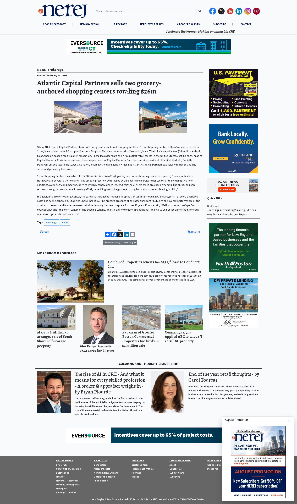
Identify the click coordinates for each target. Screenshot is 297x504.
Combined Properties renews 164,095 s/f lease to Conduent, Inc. (154, 264)
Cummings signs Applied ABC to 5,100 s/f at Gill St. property (183, 336)
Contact (201, 499)
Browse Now (227, 189)
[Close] (289, 420)
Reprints (136, 473)
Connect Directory (217, 465)
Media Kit (212, 469)
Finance (60, 477)
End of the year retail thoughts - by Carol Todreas (223, 377)
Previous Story (113, 242)
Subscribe (174, 477)
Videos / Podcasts (188, 24)
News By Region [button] (90, 24)
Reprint (195, 232)
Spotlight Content (66, 492)
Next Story (129, 242)
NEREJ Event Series (152, 24)
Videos (135, 477)
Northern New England (106, 473)
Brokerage (51, 222)
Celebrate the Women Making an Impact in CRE (185, 31)
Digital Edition (140, 465)
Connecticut (100, 465)
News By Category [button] (54, 24)
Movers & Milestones (67, 481)
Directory (120, 24)
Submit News (176, 473)
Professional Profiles (142, 469)
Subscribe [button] (220, 24)
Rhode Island (101, 481)
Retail (65, 222)
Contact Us (175, 469)
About (172, 465)
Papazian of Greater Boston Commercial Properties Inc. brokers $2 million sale (140, 339)
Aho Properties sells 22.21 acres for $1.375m (97, 348)
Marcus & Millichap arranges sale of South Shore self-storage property (54, 339)
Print (46, 232)
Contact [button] (246, 24)
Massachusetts (102, 469)
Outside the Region (104, 477)
